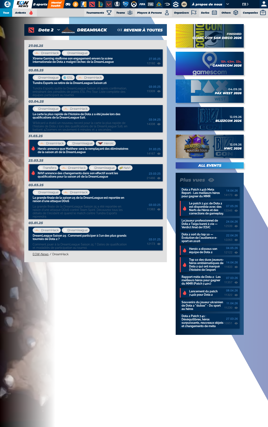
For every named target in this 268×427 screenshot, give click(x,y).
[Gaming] (67, 4)
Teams (120, 12)
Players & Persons (149, 12)
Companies (250, 12)
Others (226, 12)
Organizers (181, 12)
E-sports (40, 4)
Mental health (56, 4)
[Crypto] (74, 4)
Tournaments (95, 12)
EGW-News (41, 254)
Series (205, 12)
